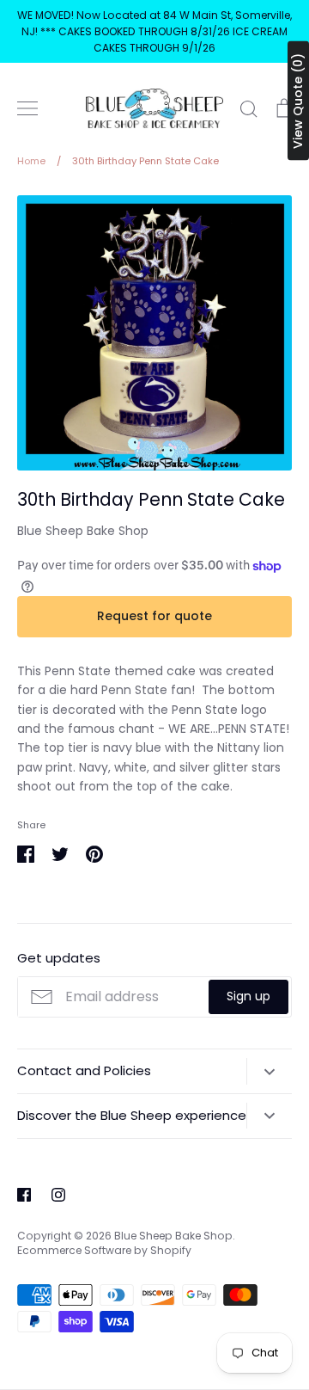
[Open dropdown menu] (269, 1071)
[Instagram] (58, 1195)
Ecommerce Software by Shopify (104, 1250)
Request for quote (154, 615)
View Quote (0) (297, 101)
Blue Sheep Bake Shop (82, 530)
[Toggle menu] (27, 108)
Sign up (248, 996)
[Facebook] (24, 1195)
